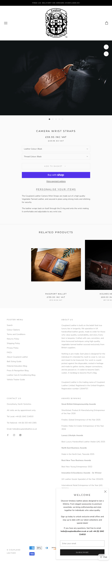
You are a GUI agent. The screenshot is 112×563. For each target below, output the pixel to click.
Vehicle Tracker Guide (16, 379)
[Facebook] (8, 435)
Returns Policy (13, 339)
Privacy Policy (12, 348)
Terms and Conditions (16, 334)
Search (10, 325)
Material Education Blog (17, 366)
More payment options (56, 181)
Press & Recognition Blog (18, 370)
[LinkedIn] (20, 435)
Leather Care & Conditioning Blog (21, 375)
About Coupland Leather (17, 357)
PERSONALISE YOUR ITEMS (56, 189)
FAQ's (9, 352)
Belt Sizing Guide (14, 361)
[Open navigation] (5, 23)
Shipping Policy (13, 343)
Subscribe (82, 552)
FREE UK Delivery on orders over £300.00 (56, 3)
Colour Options (13, 329)
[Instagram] (14, 435)
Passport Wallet (56, 294)
